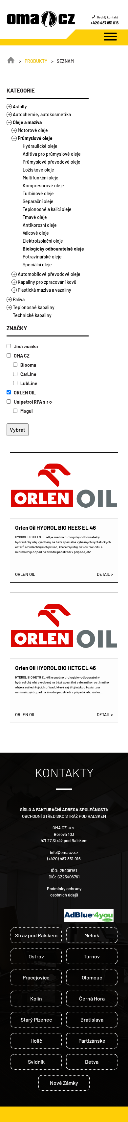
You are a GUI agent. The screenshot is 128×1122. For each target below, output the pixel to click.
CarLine (27, 374)
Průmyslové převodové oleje (51, 162)
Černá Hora (92, 998)
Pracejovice (36, 977)
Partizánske (91, 1040)
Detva (91, 1061)
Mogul (25, 411)
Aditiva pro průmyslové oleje (52, 154)
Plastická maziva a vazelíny (44, 290)
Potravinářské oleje (42, 256)
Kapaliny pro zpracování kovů (47, 282)
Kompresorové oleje (43, 185)
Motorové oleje (33, 130)
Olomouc (92, 977)
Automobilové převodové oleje (49, 274)
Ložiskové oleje (38, 170)
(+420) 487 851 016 (64, 858)
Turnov (92, 956)
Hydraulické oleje (40, 146)
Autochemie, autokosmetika (42, 114)
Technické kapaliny (32, 315)
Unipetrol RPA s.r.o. (33, 402)
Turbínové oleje (38, 193)
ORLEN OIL (24, 392)
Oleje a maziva (27, 122)
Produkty (36, 61)
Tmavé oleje (35, 217)
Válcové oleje (36, 233)
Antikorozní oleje (40, 225)
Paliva (19, 299)
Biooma (27, 365)
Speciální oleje (37, 264)
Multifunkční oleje (40, 177)
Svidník (36, 1061)
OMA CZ (21, 356)
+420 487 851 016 (104, 22)
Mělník (91, 935)
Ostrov (36, 956)
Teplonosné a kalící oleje (47, 209)
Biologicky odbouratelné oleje (53, 249)
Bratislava (91, 1019)
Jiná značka (25, 346)
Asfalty (20, 106)
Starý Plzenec (36, 1019)
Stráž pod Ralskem (36, 935)
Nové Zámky (64, 1083)
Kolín (36, 998)
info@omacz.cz (64, 852)
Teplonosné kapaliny (33, 307)
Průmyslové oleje (35, 138)
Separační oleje (38, 201)
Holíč (36, 1040)
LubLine (28, 383)
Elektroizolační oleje (43, 241)
